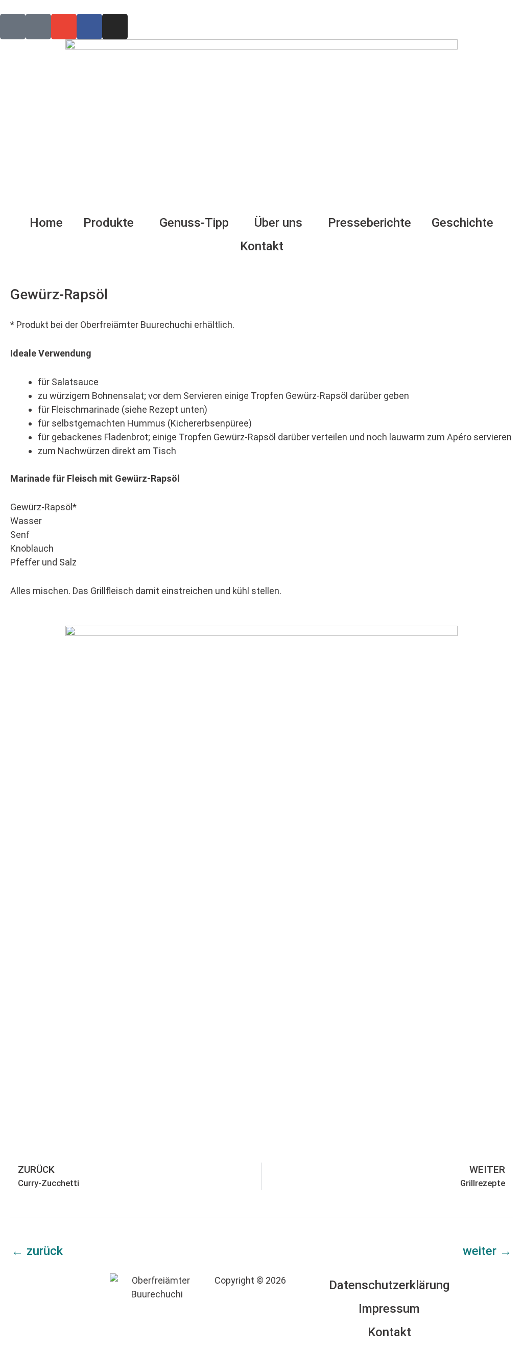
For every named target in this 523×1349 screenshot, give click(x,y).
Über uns (278, 223)
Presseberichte (369, 223)
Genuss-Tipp (194, 223)
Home (46, 223)
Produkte (108, 223)
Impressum (389, 1308)
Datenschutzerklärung (389, 1285)
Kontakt (261, 246)
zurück (37, 1251)
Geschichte (462, 223)
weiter (487, 1251)
